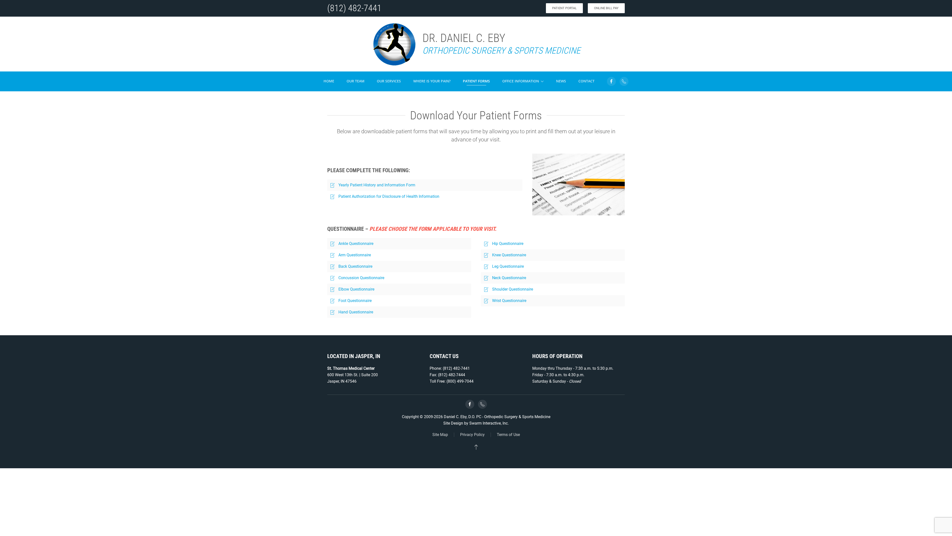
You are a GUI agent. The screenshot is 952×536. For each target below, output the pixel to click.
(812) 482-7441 (354, 8)
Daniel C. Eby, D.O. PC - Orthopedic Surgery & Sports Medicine (497, 416)
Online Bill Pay (606, 8)
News (561, 81)
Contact (586, 81)
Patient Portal (564, 8)
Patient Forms (476, 81)
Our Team (355, 81)
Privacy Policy (472, 434)
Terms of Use (508, 434)
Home (329, 81)
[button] (476, 447)
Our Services (389, 81)
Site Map (440, 434)
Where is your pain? (431, 81)
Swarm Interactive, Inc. (489, 423)
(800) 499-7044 (460, 381)
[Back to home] (394, 44)
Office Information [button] (520, 81)
